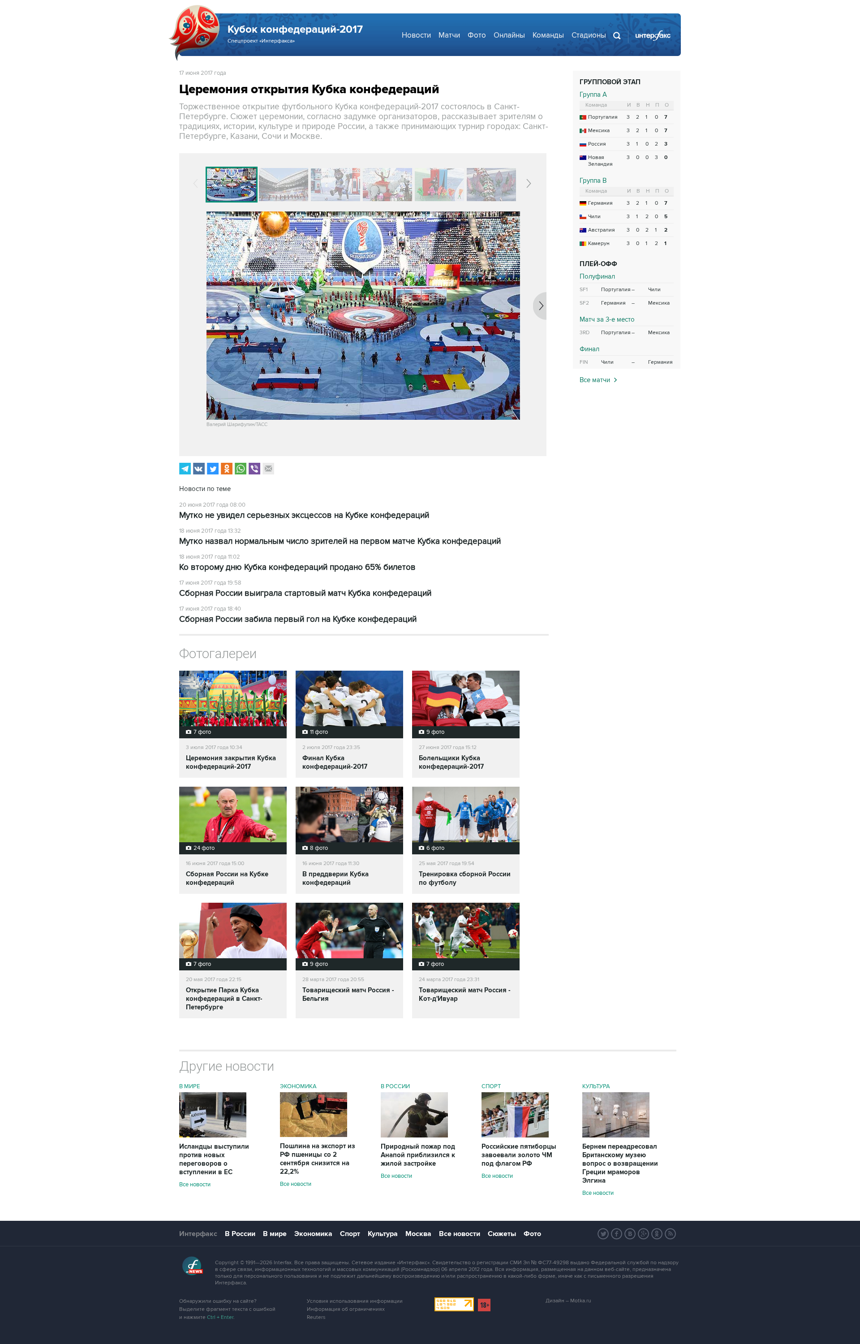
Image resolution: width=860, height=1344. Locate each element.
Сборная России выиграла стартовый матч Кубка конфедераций (305, 593)
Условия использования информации (355, 1301)
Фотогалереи (218, 653)
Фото (477, 35)
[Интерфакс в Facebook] (617, 1234)
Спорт (491, 1086)
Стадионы (589, 35)
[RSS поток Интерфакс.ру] (670, 1234)
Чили (594, 216)
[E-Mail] (268, 468)
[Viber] (254, 468)
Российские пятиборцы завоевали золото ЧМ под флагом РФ (519, 1155)
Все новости (195, 1184)
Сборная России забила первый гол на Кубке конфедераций (298, 619)
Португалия (603, 117)
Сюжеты (502, 1233)
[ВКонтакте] (199, 468)
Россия (597, 144)
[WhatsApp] (240, 468)
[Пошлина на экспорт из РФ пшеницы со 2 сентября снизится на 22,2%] (313, 1135)
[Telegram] (185, 468)
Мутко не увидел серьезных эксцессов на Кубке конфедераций (304, 515)
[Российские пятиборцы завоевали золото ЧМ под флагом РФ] (515, 1135)
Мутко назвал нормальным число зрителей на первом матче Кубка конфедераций (340, 541)
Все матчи (595, 380)
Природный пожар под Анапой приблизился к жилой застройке (418, 1155)
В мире (189, 1086)
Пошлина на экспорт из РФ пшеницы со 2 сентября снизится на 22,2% (317, 1159)
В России (395, 1086)
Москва (418, 1233)
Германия (600, 203)
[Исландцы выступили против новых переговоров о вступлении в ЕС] (212, 1135)
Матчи (449, 35)
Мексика (599, 130)
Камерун (599, 243)
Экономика (298, 1086)
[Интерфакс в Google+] (643, 1234)
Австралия (601, 230)
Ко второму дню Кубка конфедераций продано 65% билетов (297, 567)
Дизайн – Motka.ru (568, 1300)
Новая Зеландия (600, 161)
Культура (596, 1086)
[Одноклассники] (226, 468)
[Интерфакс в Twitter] (603, 1234)
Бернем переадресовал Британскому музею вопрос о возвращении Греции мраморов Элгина (620, 1163)
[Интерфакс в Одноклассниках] (657, 1234)
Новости (416, 35)
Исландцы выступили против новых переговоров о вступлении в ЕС (214, 1159)
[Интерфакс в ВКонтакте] (630, 1234)
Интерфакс (198, 1233)
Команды (548, 35)
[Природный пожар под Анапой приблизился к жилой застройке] (414, 1135)
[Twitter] (213, 468)
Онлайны (509, 35)
